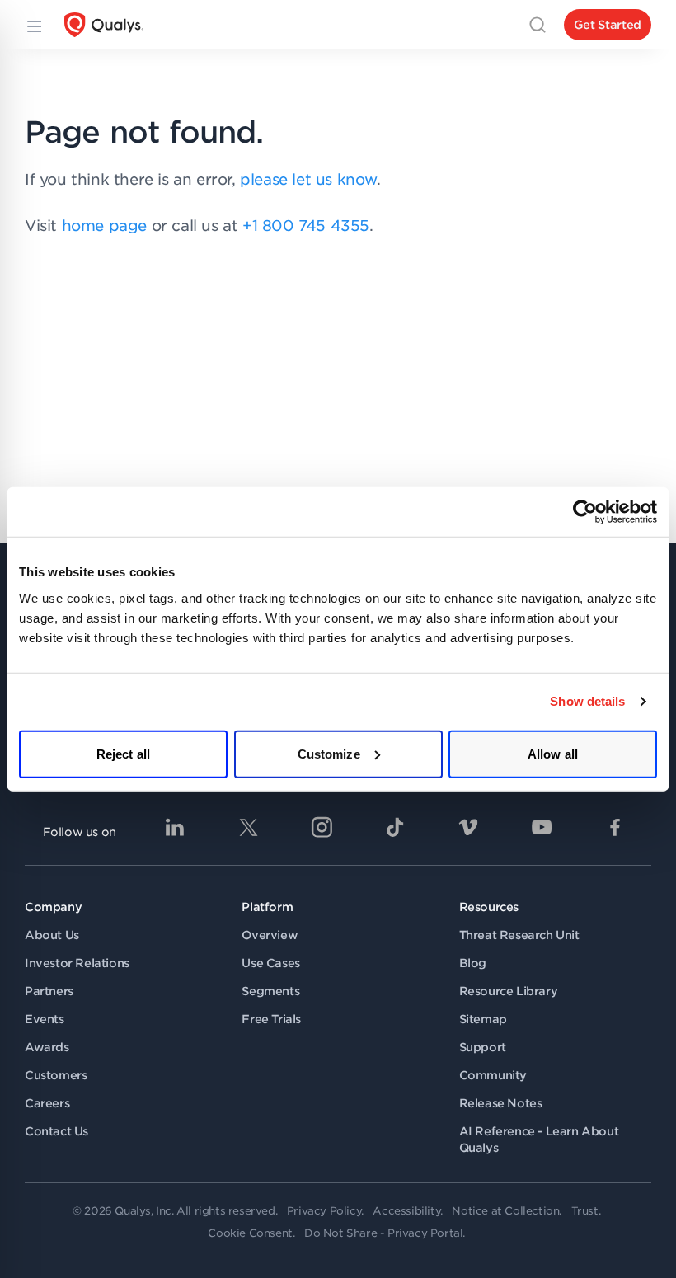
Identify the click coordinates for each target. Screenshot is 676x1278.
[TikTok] (395, 827)
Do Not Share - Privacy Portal (383, 1233)
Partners (49, 991)
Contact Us (56, 1131)
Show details (587, 701)
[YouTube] (541, 827)
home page (104, 225)
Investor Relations (77, 963)
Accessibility (406, 1211)
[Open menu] (33, 25)
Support (482, 1047)
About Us (52, 935)
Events (44, 1019)
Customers (56, 1075)
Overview (270, 935)
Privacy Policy (324, 1211)
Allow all (553, 753)
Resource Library (508, 991)
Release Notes (500, 1103)
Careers (47, 1103)
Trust (585, 1211)
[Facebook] (615, 827)
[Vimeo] (468, 827)
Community (493, 1075)
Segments (270, 991)
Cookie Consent (250, 1233)
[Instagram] (321, 827)
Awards (47, 1047)
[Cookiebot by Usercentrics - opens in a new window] (585, 512)
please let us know (308, 179)
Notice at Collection (505, 1211)
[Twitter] (248, 827)
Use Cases (270, 963)
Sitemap (483, 1019)
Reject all (123, 753)
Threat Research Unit (519, 935)
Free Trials (271, 1019)
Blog (472, 963)
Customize (329, 753)
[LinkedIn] (175, 827)
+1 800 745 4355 (305, 225)
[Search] (537, 25)
